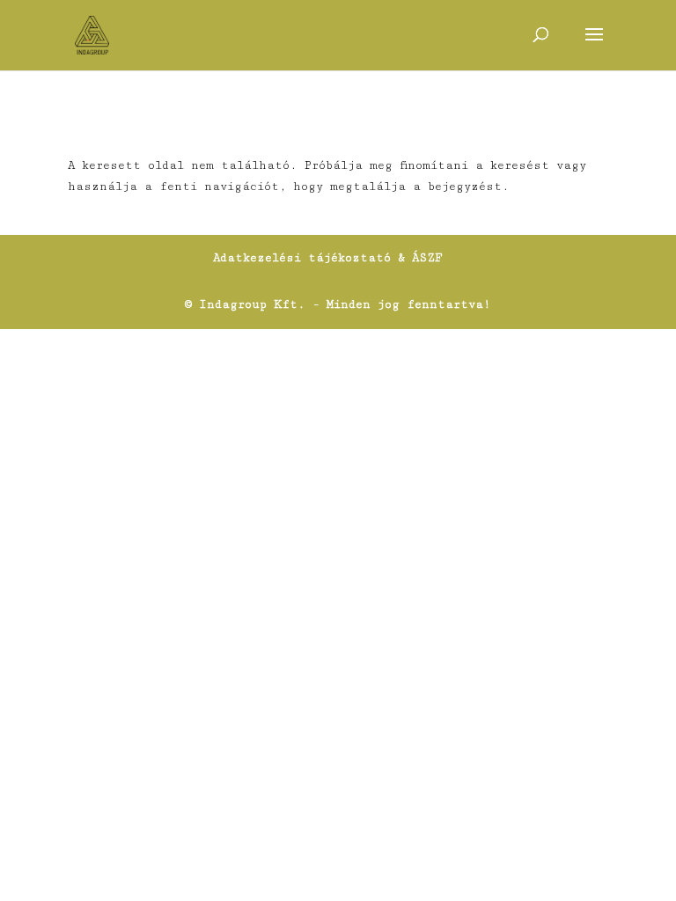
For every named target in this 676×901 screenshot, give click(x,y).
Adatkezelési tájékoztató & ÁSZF (328, 258)
